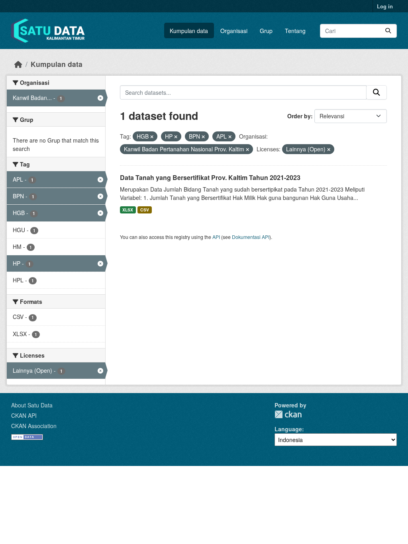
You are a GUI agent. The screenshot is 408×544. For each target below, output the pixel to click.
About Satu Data (32, 405)
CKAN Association (34, 426)
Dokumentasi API (250, 236)
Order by (299, 116)
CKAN (288, 414)
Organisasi (233, 31)
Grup (266, 31)
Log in (385, 6)
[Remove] (151, 136)
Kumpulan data (189, 31)
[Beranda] (18, 64)
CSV (144, 210)
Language (288, 429)
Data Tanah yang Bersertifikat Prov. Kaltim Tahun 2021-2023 (210, 177)
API (216, 236)
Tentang (295, 31)
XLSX (127, 210)
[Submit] (388, 31)
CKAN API (24, 415)
